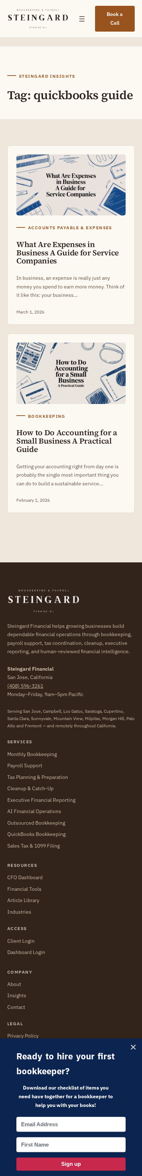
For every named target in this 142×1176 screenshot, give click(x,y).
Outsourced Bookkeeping (36, 823)
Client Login (21, 941)
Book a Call (115, 18)
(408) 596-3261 (25, 686)
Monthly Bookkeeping (32, 754)
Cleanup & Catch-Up (30, 788)
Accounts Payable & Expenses (70, 227)
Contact (16, 1007)
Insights (16, 995)
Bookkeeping (47, 416)
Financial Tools (24, 889)
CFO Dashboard (25, 877)
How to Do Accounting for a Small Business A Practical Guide (66, 441)
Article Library (23, 900)
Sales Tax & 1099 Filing (33, 845)
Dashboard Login (26, 952)
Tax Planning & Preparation (37, 777)
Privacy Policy (23, 1035)
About (14, 984)
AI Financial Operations (34, 811)
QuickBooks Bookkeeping (36, 834)
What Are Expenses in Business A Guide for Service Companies (67, 253)
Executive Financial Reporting (41, 800)
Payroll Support (24, 765)
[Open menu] (82, 19)
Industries (19, 912)
